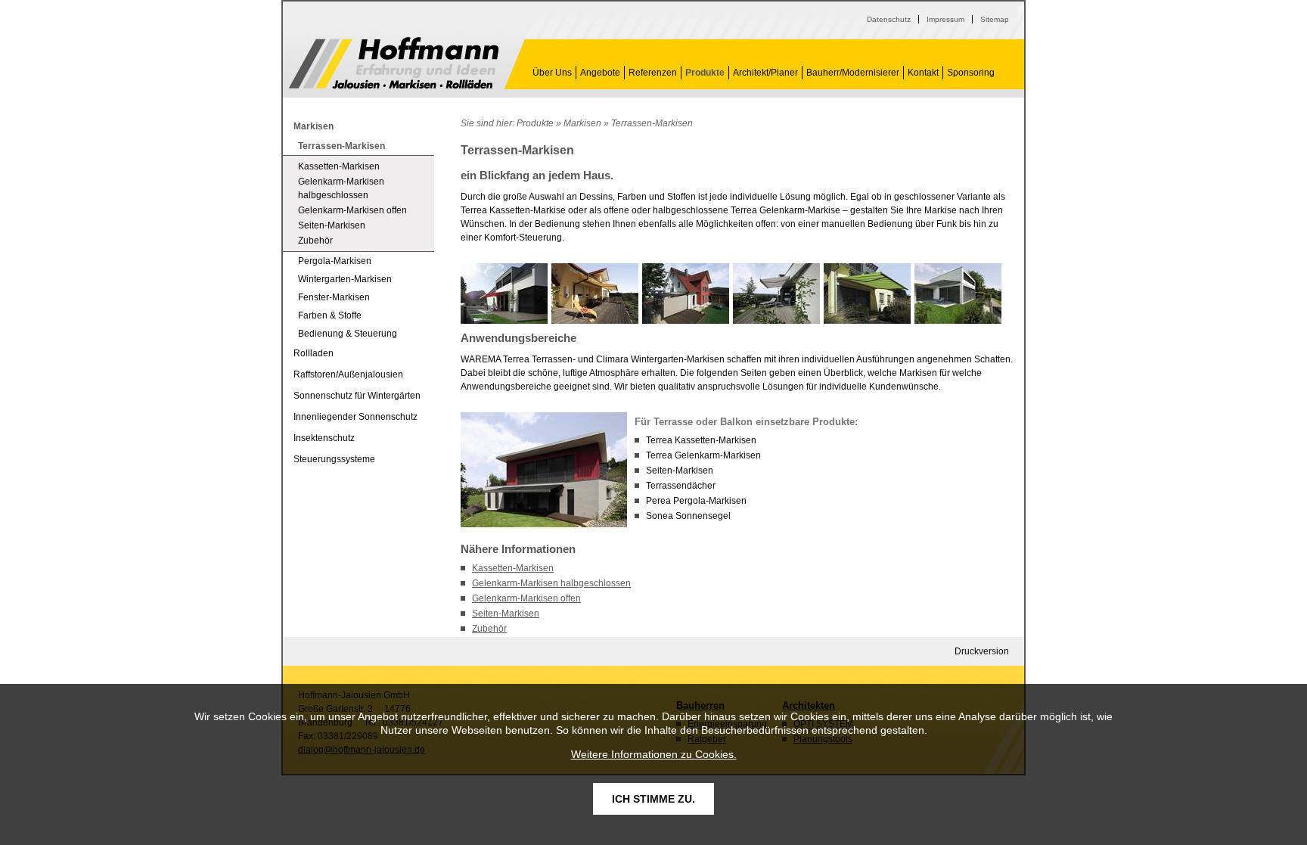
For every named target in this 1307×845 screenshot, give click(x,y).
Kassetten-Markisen (513, 568)
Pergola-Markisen (334, 261)
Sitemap (994, 19)
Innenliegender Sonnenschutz (355, 417)
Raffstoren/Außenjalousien (348, 374)
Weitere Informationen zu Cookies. (654, 754)
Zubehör (489, 628)
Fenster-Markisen (334, 297)
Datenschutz (889, 19)
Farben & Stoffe (330, 315)
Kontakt (923, 72)
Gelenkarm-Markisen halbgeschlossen (551, 583)
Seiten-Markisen (505, 613)
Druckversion (982, 651)
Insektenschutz (324, 438)
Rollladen (313, 353)
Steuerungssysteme (334, 459)
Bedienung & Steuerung (347, 333)
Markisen (582, 123)
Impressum (945, 19)
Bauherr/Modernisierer (852, 72)
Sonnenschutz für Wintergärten (357, 395)
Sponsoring (971, 72)
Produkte (705, 72)
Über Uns (552, 72)
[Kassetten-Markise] (957, 293)
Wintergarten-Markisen (345, 279)
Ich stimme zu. (653, 799)
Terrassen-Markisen (393, 63)
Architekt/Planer (765, 72)
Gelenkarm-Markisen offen (526, 598)
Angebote (600, 72)
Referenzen (653, 72)
